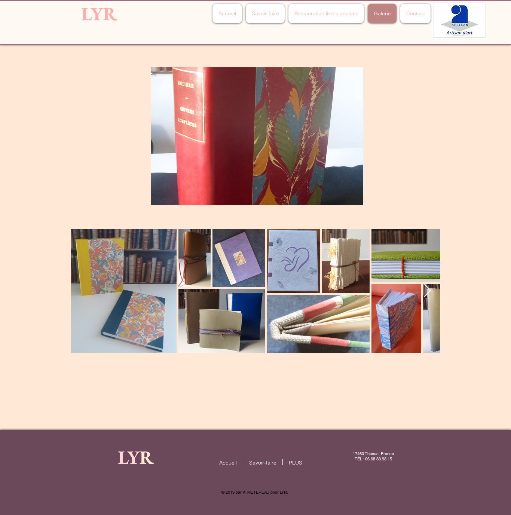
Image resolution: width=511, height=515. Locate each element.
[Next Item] (427, 290)
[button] (257, 136)
